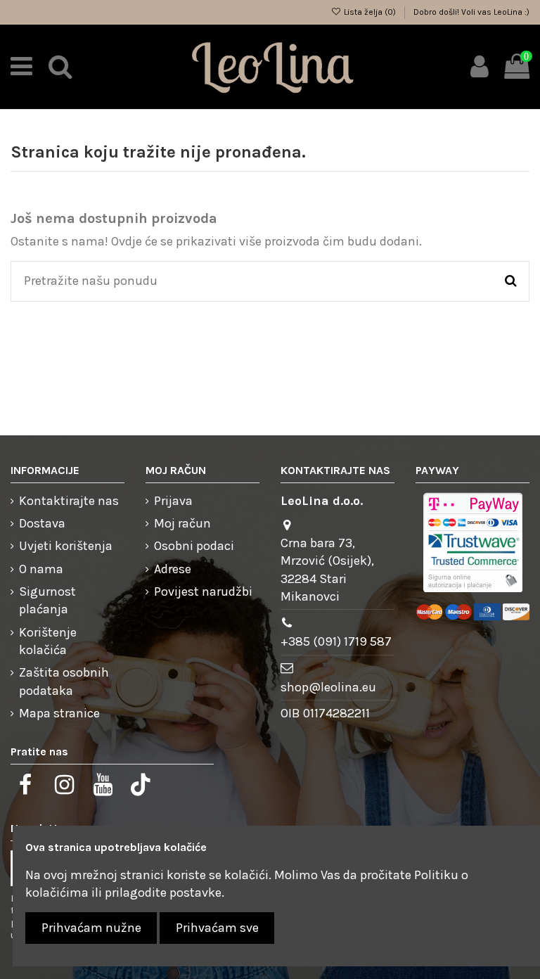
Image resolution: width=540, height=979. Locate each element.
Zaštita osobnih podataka (64, 681)
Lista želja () (370, 12)
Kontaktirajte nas (69, 500)
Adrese (172, 569)
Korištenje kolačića (48, 641)
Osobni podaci (194, 546)
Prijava (173, 500)
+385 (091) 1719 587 (336, 641)
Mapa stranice (59, 713)
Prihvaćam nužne (91, 927)
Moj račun (182, 523)
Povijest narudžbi (203, 591)
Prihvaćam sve (217, 927)
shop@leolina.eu (328, 687)
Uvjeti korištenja (65, 546)
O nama (41, 569)
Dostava (42, 523)
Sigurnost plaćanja (47, 600)
